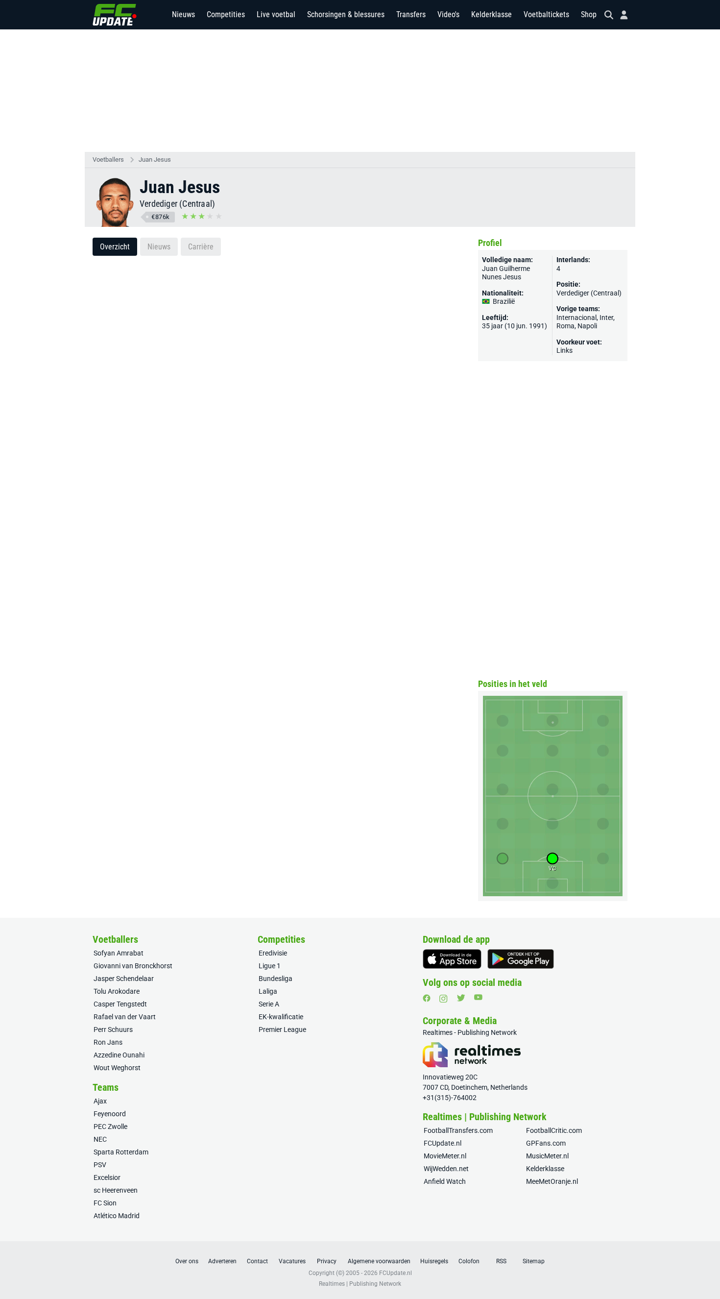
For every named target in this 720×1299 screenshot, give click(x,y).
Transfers (411, 14)
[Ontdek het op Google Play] (520, 959)
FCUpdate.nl (442, 1143)
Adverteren (222, 1261)
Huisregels (434, 1261)
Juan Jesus (155, 159)
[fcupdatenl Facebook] (426, 998)
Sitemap (534, 1261)
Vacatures (292, 1261)
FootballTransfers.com (458, 1130)
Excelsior (107, 1177)
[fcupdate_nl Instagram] (443, 998)
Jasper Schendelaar (124, 978)
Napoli (587, 326)
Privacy (326, 1261)
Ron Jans (108, 1042)
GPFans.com (546, 1143)
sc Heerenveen (116, 1190)
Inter (606, 317)
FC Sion (105, 1203)
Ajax (100, 1101)
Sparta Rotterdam (121, 1152)
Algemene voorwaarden (379, 1261)
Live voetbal (276, 14)
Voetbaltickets (546, 14)
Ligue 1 (270, 966)
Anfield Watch (445, 1181)
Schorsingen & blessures (345, 14)
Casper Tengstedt (120, 1004)
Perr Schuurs (113, 1029)
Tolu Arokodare (117, 991)
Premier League (282, 1029)
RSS (501, 1261)
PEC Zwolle (110, 1126)
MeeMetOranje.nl (552, 1181)
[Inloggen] (620, 15)
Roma (565, 326)
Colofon (469, 1261)
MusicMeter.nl (547, 1156)
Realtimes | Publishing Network (360, 1283)
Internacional (576, 317)
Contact (257, 1261)
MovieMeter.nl (445, 1156)
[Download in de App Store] (452, 959)
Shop (589, 14)
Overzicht (115, 246)
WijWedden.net (446, 1169)
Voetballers (108, 159)
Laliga (268, 991)
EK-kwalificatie (281, 1017)
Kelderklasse (491, 14)
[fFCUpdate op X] (461, 997)
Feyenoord (110, 1114)
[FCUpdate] (115, 14)
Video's (448, 14)
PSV (100, 1165)
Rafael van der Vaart (125, 1017)
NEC (100, 1139)
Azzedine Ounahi (119, 1055)
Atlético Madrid (117, 1216)
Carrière (201, 246)
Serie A (269, 1004)
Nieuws (183, 14)
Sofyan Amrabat (119, 953)
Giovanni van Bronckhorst (133, 966)
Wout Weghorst (117, 1068)
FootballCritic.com (554, 1130)
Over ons (186, 1261)
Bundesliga (275, 978)
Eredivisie (273, 953)
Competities (226, 14)
